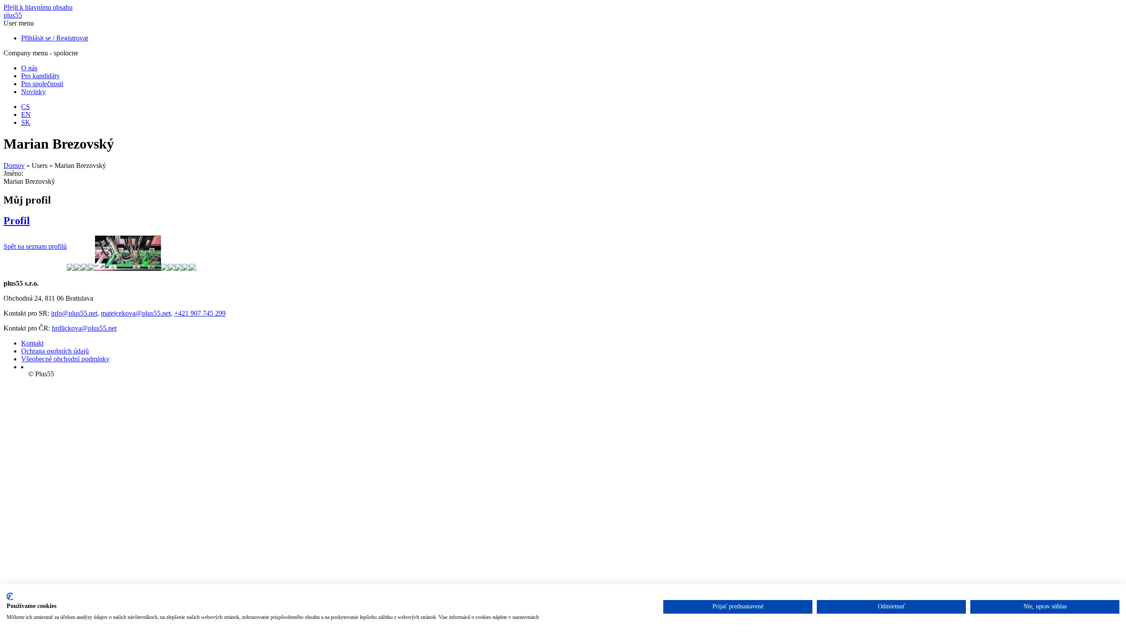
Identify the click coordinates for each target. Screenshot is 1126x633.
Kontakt (32, 343)
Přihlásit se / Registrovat (54, 38)
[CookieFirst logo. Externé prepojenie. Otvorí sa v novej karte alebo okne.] (10, 596)
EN (26, 114)
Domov (14, 165)
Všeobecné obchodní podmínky (65, 359)
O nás (29, 68)
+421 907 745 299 (200, 313)
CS (25, 106)
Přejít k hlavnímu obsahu (38, 7)
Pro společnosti (42, 83)
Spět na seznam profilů (35, 246)
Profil (17, 220)
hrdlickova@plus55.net (84, 328)
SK (25, 122)
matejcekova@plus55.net (136, 313)
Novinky (33, 91)
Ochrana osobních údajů (55, 351)
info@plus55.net (74, 313)
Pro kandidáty (40, 76)
